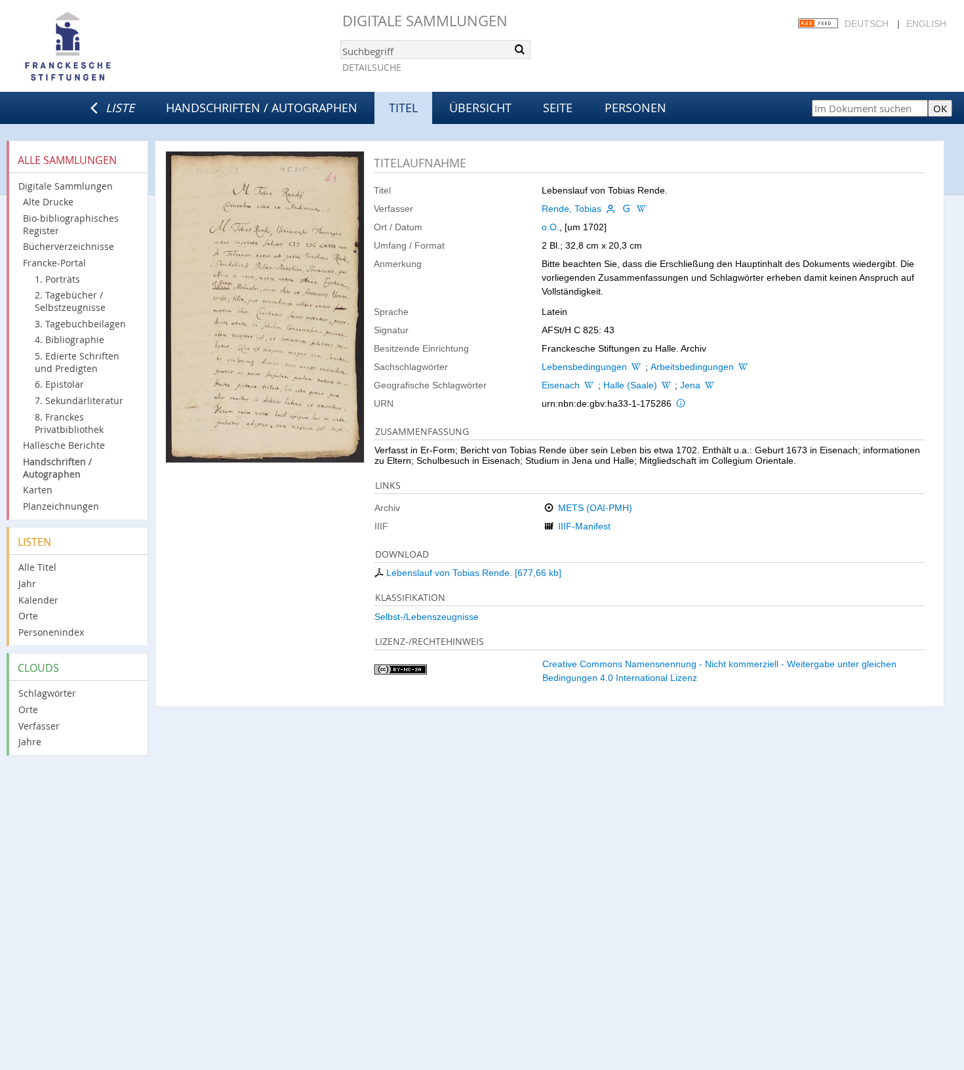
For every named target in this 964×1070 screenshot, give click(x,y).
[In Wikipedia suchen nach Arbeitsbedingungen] (743, 366)
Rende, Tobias (571, 208)
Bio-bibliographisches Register (71, 224)
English (926, 23)
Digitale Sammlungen (425, 20)
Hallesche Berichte (64, 445)
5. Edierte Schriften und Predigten (77, 362)
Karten (37, 490)
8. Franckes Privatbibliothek (69, 423)
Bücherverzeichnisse (68, 246)
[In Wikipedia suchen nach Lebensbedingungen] (636, 366)
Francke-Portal (54, 263)
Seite (557, 107)
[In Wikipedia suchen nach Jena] (709, 385)
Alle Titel (37, 567)
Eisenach (561, 385)
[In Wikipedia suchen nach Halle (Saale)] (666, 385)
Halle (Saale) (630, 385)
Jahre (29, 741)
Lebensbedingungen (584, 366)
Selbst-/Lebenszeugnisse (426, 616)
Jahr (27, 583)
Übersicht (480, 107)
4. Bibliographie (69, 339)
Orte (28, 615)
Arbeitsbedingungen (692, 366)
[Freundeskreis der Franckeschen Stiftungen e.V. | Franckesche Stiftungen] (105, 47)
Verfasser (39, 726)
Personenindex (51, 632)
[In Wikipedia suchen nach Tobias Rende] (641, 208)
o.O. (550, 227)
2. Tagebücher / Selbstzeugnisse (70, 301)
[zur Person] (610, 208)
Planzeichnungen (61, 506)
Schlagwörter (47, 693)
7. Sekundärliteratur (79, 400)
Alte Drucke (48, 201)
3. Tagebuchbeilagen (80, 324)
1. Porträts (57, 279)
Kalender (38, 600)
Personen (635, 107)
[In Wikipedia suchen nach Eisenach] (588, 385)
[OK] (519, 49)
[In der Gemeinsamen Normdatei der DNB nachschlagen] (626, 208)
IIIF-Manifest (584, 526)
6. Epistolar (59, 384)
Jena (690, 385)
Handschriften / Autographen (261, 107)
